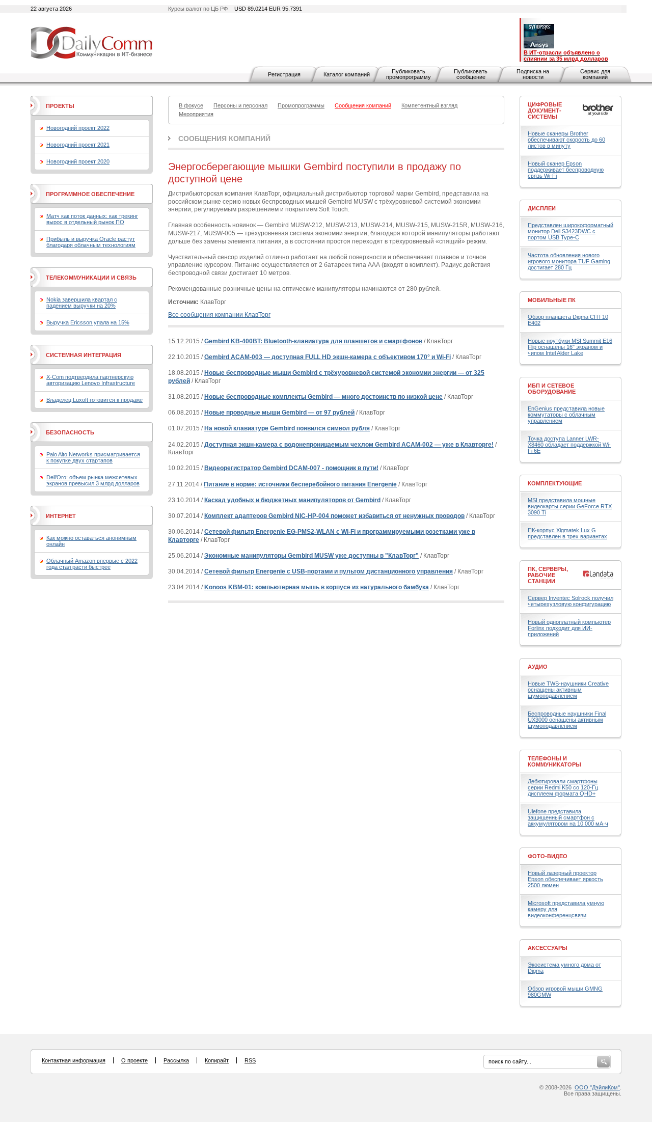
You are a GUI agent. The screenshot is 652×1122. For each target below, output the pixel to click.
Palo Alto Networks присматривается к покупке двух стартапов (93, 457)
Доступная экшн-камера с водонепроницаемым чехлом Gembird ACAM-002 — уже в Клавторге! (349, 444)
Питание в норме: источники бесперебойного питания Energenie (300, 484)
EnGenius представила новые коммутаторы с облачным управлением (566, 414)
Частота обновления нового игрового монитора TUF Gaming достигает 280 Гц (569, 261)
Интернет (61, 516)
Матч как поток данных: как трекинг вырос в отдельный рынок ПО (92, 219)
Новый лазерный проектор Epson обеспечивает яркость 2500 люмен (565, 879)
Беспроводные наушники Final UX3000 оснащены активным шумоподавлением (567, 719)
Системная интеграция (83, 355)
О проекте (134, 1060)
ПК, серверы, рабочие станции (548, 575)
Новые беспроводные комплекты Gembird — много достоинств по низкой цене (323, 396)
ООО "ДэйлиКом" (597, 1087)
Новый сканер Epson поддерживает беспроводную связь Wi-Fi (566, 169)
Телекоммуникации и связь (91, 278)
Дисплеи (542, 208)
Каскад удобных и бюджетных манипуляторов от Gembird (292, 500)
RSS (250, 1060)
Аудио (538, 667)
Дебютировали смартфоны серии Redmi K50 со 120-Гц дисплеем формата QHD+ (563, 787)
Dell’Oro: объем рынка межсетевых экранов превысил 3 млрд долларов (93, 480)
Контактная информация (73, 1060)
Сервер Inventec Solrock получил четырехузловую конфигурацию (570, 601)
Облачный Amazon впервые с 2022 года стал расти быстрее (92, 564)
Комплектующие (555, 483)
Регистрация (284, 74)
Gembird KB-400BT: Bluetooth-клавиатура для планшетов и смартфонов (313, 341)
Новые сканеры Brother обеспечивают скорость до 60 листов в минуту (566, 139)
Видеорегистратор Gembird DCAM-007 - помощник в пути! (291, 468)
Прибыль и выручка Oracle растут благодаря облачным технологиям (90, 242)
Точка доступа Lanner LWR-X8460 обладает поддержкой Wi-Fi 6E (569, 444)
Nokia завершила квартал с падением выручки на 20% (81, 302)
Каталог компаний (346, 74)
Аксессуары (547, 948)
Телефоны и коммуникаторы (554, 761)
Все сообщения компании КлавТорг (219, 314)
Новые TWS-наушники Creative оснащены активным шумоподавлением (568, 689)
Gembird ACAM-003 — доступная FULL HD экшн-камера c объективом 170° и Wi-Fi (327, 357)
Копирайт (217, 1060)
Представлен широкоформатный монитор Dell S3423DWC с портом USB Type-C (570, 231)
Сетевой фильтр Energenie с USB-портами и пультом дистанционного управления (328, 571)
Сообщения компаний (224, 138)
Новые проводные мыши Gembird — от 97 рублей (279, 412)
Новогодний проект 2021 (78, 145)
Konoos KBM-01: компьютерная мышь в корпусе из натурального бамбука (316, 587)
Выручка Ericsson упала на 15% (87, 322)
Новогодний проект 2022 (78, 128)
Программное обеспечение (90, 194)
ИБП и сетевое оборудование (552, 388)
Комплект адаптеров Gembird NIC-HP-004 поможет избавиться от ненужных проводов (334, 515)
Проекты (60, 106)
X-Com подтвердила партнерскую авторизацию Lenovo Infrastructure (90, 380)
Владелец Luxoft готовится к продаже (94, 400)
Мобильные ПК (552, 300)
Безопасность (70, 432)
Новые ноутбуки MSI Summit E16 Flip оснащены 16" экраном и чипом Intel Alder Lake (570, 347)
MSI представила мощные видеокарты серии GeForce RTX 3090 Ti (570, 506)
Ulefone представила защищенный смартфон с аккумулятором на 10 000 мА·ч (568, 817)
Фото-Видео (547, 856)
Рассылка (176, 1060)
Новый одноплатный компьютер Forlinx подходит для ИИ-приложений (569, 628)
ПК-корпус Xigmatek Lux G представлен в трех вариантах (567, 533)
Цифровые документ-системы (545, 110)
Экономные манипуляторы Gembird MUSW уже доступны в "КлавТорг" (311, 555)
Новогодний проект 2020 (78, 161)
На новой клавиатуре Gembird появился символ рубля (287, 428)
